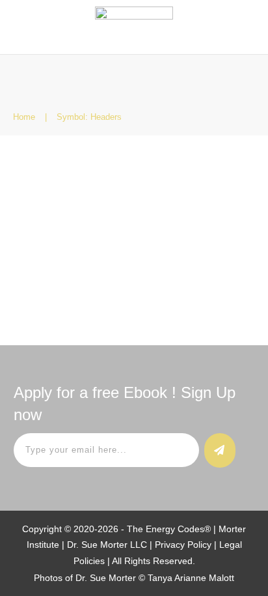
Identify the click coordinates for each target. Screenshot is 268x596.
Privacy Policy (183, 544)
